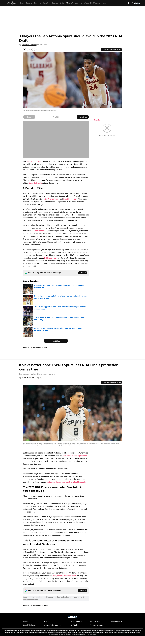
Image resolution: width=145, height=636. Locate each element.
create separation (41, 231)
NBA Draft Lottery (34, 161)
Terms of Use (95, 621)
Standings (46, 3)
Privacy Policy (76, 621)
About (25, 621)
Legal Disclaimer (29, 625)
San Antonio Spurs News (39, 605)
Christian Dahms (29, 45)
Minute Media (12, 630)
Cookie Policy (116, 621)
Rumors (29, 3)
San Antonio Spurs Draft (38, 347)
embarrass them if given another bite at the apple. (66, 482)
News (22, 3)
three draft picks (35, 183)
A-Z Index (75, 625)
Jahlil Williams (28, 378)
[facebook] (128, 3)
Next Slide (83, 117)
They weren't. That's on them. (65, 576)
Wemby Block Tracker (92, 3)
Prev (29, 117)
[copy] (35, 49)
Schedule (37, 3)
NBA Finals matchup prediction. (75, 456)
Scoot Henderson (70, 199)
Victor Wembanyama (74, 3)
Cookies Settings (96, 625)
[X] (132, 3)
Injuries (55, 3)
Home (25, 347)
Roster (62, 3)
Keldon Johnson (50, 258)
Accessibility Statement (53, 625)
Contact (47, 621)
